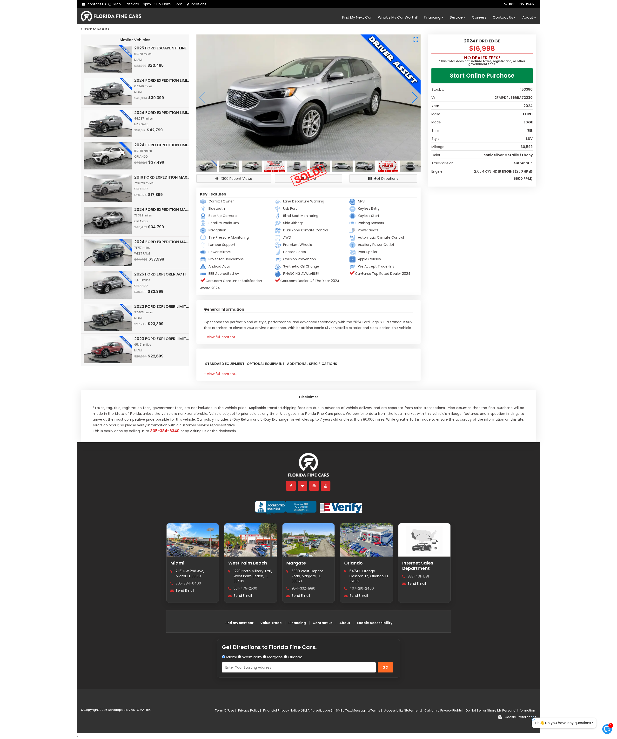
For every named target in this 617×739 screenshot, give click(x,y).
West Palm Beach (247, 563)
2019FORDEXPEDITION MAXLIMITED (162, 177)
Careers (479, 17)
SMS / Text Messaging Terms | (359, 710)
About (527, 17)
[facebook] (291, 486)
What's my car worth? (398, 17)
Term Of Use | (225, 710)
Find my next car (357, 17)
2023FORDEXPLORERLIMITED (162, 339)
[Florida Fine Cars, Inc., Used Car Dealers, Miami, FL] (285, 508)
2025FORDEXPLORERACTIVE (162, 274)
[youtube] (326, 486)
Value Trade (271, 622)
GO (385, 667)
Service (456, 17)
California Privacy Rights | (443, 710)
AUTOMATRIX (140, 709)
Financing (432, 17)
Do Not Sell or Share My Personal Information (500, 710)
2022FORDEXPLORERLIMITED (162, 306)
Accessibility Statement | (403, 710)
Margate (296, 563)
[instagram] (314, 486)
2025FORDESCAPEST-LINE (160, 48)
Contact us (323, 622)
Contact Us (503, 17)
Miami (177, 563)
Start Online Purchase (482, 76)
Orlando (353, 563)
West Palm (252, 656)
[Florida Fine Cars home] (308, 467)
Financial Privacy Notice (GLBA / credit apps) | (298, 710)
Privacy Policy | (249, 710)
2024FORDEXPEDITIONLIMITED (162, 80)
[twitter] (303, 486)
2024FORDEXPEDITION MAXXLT (162, 209)
